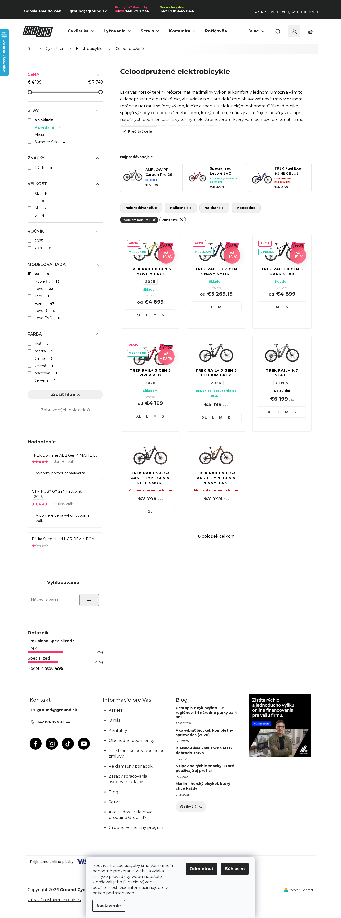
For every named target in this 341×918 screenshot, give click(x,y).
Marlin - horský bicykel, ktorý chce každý (203, 785)
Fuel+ (44, 303)
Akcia (43, 134)
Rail (42, 274)
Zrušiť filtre (63, 394)
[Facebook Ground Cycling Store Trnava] (36, 744)
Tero (42, 296)
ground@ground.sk (57, 709)
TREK (43, 167)
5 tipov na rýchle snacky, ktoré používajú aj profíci (205, 768)
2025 (42, 241)
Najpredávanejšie (141, 208)
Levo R (45, 310)
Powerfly (47, 281)
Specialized (39, 658)
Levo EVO (47, 318)
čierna (44, 358)
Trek (32, 648)
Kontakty (118, 730)
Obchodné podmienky (131, 740)
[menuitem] (81, 31)
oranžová (46, 373)
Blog (113, 792)
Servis (114, 802)
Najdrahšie (214, 208)
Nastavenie (109, 905)
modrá (44, 351)
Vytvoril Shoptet (301, 890)
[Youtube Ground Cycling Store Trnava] (84, 744)
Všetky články (191, 806)
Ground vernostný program (137, 827)
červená (45, 380)
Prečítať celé (140, 131)
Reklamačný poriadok (131, 766)
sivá (42, 344)
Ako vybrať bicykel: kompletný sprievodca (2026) (204, 732)
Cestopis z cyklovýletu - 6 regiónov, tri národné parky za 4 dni (206, 712)
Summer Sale (50, 142)
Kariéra (116, 710)
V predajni (48, 127)
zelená (44, 366)
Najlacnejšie (181, 208)
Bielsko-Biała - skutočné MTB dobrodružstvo (204, 750)
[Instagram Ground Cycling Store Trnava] (52, 744)
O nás (114, 720)
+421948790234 (53, 721)
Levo (44, 288)
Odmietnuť (201, 868)
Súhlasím (235, 868)
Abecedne (246, 208)
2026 (43, 248)
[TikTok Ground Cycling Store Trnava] (68, 744)
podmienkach (120, 893)
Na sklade (48, 120)
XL (41, 193)
